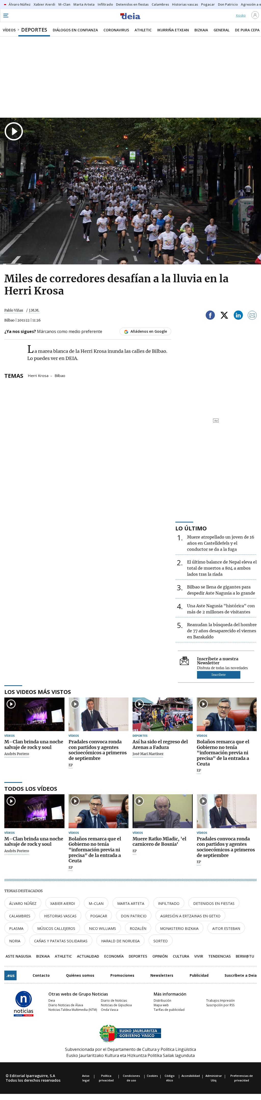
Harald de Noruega (120, 940)
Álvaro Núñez (22, 903)
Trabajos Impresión (220, 1000)
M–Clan (96, 903)
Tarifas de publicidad (169, 1010)
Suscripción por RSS (220, 1005)
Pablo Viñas (13, 310)
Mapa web (161, 1005)
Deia (51, 1000)
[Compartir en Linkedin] (238, 316)
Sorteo (160, 940)
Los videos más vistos (37, 691)
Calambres (19, 916)
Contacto (41, 975)
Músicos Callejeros (56, 928)
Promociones (122, 975)
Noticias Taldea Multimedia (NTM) (72, 1010)
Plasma (16, 928)
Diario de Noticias (114, 1000)
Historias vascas (60, 916)
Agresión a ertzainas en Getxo (190, 916)
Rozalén (138, 928)
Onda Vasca (109, 1010)
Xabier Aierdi (62, 903)
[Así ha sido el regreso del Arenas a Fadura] (163, 714)
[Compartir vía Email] (252, 316)
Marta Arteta (130, 903)
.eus (10, 975)
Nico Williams (102, 928)
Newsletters (161, 975)
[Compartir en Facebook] (210, 316)
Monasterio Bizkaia (179, 928)
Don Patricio (134, 916)
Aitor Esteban (226, 928)
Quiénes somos (80, 975)
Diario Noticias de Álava (65, 1005)
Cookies (152, 1076)
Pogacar (98, 916)
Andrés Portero (16, 754)
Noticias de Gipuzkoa (116, 1005)
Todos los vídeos (30, 788)
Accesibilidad (190, 1076)
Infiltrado (168, 903)
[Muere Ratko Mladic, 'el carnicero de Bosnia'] (163, 811)
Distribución (162, 1000)
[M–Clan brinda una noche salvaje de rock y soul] (34, 714)
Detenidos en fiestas (213, 903)
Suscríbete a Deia (241, 975)
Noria (14, 940)
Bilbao (60, 375)
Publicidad (199, 975)
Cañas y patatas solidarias (60, 940)
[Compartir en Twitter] (224, 316)
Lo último (191, 528)
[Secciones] (5, 15)
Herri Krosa (38, 375)
